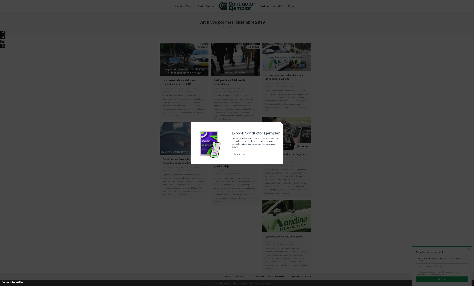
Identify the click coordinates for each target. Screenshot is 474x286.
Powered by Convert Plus (12, 282)
